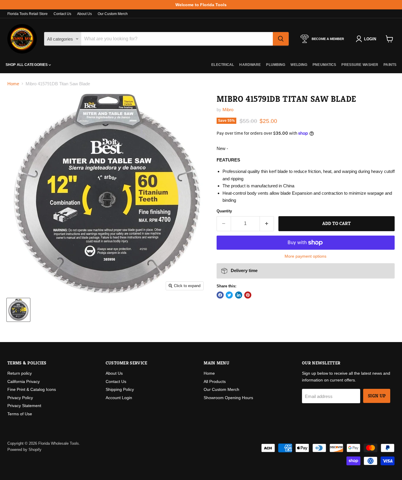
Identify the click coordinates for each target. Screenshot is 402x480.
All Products (215, 381)
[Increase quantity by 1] (267, 223)
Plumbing (275, 65)
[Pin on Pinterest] (247, 295)
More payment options (305, 256)
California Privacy (23, 381)
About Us (84, 14)
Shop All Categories (27, 65)
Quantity (224, 211)
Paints (389, 65)
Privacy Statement (24, 405)
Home (13, 83)
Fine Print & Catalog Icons (31, 389)
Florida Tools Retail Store (27, 14)
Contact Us (62, 14)
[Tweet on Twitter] (229, 295)
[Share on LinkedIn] (238, 295)
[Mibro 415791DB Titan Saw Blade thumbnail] (18, 309)
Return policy (19, 373)
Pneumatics (324, 65)
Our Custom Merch (113, 14)
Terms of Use (19, 413)
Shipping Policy (120, 389)
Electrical (222, 65)
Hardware (250, 65)
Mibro (227, 109)
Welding (298, 65)
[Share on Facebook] (220, 295)
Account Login (119, 397)
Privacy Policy (20, 397)
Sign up (377, 396)
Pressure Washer (359, 65)
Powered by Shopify (24, 449)
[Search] (281, 39)
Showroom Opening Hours (228, 397)
